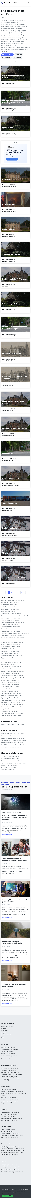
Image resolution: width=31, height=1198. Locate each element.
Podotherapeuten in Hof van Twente (11, 693)
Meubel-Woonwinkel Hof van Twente (12, 1091)
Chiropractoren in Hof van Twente (11, 613)
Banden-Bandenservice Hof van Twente (13, 1151)
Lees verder (7, 834)
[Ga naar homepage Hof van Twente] (10, 3)
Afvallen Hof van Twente (8, 1057)
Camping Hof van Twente (8, 1097)
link (11, 725)
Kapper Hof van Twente (8, 1053)
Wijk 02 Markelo (6, 57)
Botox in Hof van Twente (8, 611)
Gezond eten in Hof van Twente (10, 640)
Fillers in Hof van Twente (8, 629)
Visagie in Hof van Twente (8, 709)
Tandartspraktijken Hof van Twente (11, 1074)
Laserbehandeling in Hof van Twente (11, 662)
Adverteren (4, 1030)
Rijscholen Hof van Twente (8, 1047)
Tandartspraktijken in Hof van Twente (12, 704)
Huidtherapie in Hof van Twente (10, 651)
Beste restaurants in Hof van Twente (11, 761)
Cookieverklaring (6, 1034)
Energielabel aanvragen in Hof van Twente (13, 740)
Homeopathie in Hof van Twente (10, 647)
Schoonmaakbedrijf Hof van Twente (11, 1118)
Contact (3, 1028)
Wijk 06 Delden (17, 57)
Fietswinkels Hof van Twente (9, 1049)
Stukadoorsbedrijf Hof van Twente (11, 1078)
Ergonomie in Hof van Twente (9, 624)
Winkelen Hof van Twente (8, 1089)
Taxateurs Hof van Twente (8, 1116)
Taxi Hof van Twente (7, 1051)
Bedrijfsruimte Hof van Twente (10, 1170)
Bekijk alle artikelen (6, 789)
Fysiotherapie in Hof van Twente (10, 631)
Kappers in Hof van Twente (9, 658)
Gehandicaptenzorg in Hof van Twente (12, 635)
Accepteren (7, 1195)
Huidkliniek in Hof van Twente (9, 649)
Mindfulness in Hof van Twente (10, 673)
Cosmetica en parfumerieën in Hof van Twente (15, 616)
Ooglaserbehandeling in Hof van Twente (13, 678)
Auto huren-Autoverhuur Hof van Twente (13, 1149)
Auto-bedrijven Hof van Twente (10, 1147)
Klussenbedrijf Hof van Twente (10, 1112)
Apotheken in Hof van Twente (9, 607)
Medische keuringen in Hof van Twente (12, 671)
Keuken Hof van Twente (8, 1130)
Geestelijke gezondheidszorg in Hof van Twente (15, 633)
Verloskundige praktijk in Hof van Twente (13, 707)
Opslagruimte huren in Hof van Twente (12, 738)
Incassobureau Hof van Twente (10, 1168)
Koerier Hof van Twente (8, 736)
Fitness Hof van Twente (8, 770)
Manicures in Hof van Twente (9, 669)
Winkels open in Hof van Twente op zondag (13, 763)
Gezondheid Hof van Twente (9, 1055)
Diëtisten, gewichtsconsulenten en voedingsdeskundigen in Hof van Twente (13, 621)
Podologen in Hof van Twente (9, 691)
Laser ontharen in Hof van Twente (11, 667)
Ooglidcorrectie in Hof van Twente (11, 680)
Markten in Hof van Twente (9, 765)
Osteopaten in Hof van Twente (10, 687)
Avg (2, 1036)
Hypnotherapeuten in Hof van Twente (12, 655)
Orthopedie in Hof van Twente (10, 684)
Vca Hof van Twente (7, 1131)
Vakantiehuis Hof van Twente (9, 1101)
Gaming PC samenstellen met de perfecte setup (15, 901)
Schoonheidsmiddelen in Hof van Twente (13, 700)
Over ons (3, 1032)
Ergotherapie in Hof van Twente (10, 627)
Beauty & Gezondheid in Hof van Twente (13, 600)
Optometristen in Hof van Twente (11, 682)
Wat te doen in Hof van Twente (10, 756)
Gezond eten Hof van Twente (9, 1059)
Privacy (3, 1038)
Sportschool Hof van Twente (9, 1137)
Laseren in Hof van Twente (8, 664)
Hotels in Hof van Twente (8, 767)
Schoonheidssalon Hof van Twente (11, 1072)
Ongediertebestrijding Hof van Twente (12, 1172)
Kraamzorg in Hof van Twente (9, 660)
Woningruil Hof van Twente (9, 1164)
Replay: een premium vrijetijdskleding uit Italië (12, 942)
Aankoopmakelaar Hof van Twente (11, 747)
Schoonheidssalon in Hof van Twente (11, 702)
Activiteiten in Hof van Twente (10, 759)
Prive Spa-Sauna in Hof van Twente (11, 696)
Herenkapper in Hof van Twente (10, 644)
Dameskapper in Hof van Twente (10, 618)
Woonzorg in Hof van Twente (9, 711)
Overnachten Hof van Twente (10, 1099)
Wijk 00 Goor (19, 54)
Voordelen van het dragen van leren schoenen (14, 985)
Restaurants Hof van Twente (9, 1068)
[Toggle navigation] (28, 3)
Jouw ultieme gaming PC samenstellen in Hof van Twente (14, 860)
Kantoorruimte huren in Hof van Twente (12, 734)
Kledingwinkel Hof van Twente (10, 1133)
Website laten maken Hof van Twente (12, 1135)
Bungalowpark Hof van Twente (10, 1103)
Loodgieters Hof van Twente (9, 1076)
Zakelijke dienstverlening (11, 813)
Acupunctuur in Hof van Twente (10, 602)
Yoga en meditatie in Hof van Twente (12, 713)
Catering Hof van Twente (8, 1070)
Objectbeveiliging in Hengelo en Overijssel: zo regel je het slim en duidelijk (14, 817)
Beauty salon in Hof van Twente (10, 609)
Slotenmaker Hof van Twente (9, 1154)
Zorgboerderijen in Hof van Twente (11, 716)
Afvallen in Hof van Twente (9, 605)
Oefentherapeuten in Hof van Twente (12, 675)
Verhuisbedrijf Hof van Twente (10, 1080)
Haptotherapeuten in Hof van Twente (12, 642)
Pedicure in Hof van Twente (9, 689)
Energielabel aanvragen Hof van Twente (13, 745)
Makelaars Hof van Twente (9, 1120)
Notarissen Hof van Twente (9, 1114)
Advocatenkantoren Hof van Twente (12, 1152)
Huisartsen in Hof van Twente (9, 653)
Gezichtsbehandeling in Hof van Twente (12, 638)
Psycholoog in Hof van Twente (10, 698)
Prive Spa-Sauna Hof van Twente (10, 1166)
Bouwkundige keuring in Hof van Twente (12, 742)
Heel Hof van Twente (7, 54)
